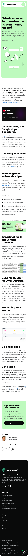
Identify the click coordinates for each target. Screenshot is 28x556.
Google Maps (5, 136)
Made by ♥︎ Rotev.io (6, 548)
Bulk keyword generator (8, 506)
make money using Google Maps (11, 102)
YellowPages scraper (7, 500)
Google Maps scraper (13, 184)
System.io (12, 166)
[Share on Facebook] (4, 449)
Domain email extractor (8, 503)
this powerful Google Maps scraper (14, 387)
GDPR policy (5, 545)
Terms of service (15, 543)
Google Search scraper (7, 498)
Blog (3, 525)
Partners (4, 523)
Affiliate (4, 528)
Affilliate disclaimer (14, 545)
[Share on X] (13, 449)
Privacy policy (5, 543)
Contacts (4, 520)
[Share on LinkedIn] (8, 449)
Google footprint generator (9, 508)
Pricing (3, 517)
